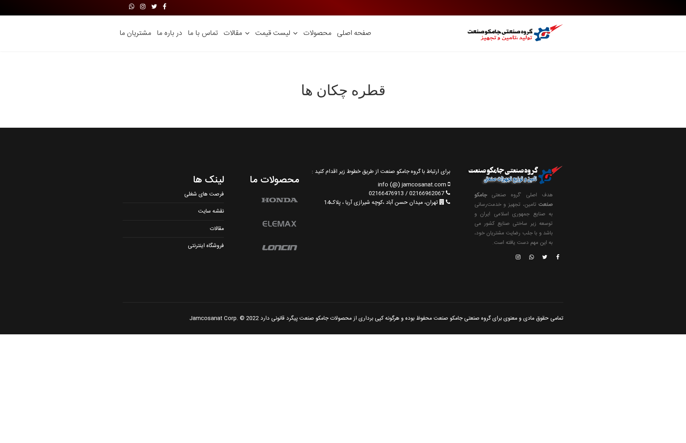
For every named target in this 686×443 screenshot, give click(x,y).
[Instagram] (143, 7)
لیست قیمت (272, 33)
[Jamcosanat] (557, 258)
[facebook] (164, 7)
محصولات (317, 33)
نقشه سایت (211, 211)
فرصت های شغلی (204, 194)
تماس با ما (203, 33)
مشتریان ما (135, 33)
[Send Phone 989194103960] (532, 258)
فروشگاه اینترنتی (206, 246)
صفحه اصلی (354, 33)
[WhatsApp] (132, 7)
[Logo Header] (512, 33)
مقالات (233, 33)
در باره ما (169, 33)
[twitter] (154, 7)
